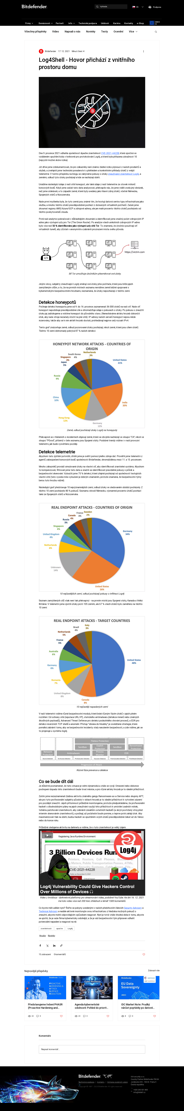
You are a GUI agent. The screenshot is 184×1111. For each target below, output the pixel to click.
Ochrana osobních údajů (117, 1082)
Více (131, 31)
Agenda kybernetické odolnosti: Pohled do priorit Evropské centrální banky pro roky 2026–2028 (92, 1006)
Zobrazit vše (154, 970)
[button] (156, 31)
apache (59, 928)
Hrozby (42, 935)
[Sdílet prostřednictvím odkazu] (61, 945)
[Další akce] (143, 51)
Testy (104, 31)
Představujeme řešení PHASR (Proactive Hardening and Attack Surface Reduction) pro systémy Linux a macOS (45, 1006)
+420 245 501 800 (140, 1090)
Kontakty (101, 1082)
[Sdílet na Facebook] (40, 945)
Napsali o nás (72, 31)
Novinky (90, 31)
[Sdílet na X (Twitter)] (47, 945)
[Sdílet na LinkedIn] (54, 945)
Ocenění (118, 31)
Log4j (70, 928)
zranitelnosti (46, 928)
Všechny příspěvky (35, 31)
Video (55, 31)
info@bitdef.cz (139, 1092)
